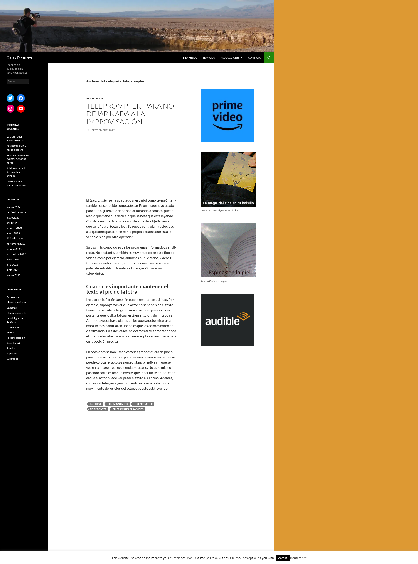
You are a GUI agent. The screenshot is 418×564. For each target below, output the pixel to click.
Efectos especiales (17, 313)
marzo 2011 (13, 275)
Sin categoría (14, 343)
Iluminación (13, 327)
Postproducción (16, 337)
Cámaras (12, 307)
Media (10, 332)
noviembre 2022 (16, 243)
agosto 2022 (14, 259)
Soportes (12, 353)
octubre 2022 (14, 249)
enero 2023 (13, 233)
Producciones (230, 57)
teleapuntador (118, 403)
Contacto (254, 57)
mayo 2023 (13, 217)
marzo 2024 (13, 207)
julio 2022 (12, 264)
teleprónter (98, 409)
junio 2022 (13, 269)
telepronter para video (128, 409)
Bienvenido (190, 57)
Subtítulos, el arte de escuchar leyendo (16, 171)
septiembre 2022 (16, 254)
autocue (95, 403)
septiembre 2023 (16, 212)
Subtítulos (12, 358)
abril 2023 (12, 222)
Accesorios (94, 98)
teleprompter (143, 403)
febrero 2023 (14, 228)
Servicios (209, 57)
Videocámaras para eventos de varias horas (18, 158)
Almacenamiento (16, 302)
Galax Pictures (19, 57)
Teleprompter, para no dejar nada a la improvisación (130, 113)
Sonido (11, 348)
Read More (298, 558)
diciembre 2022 (16, 238)
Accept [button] (282, 558)
